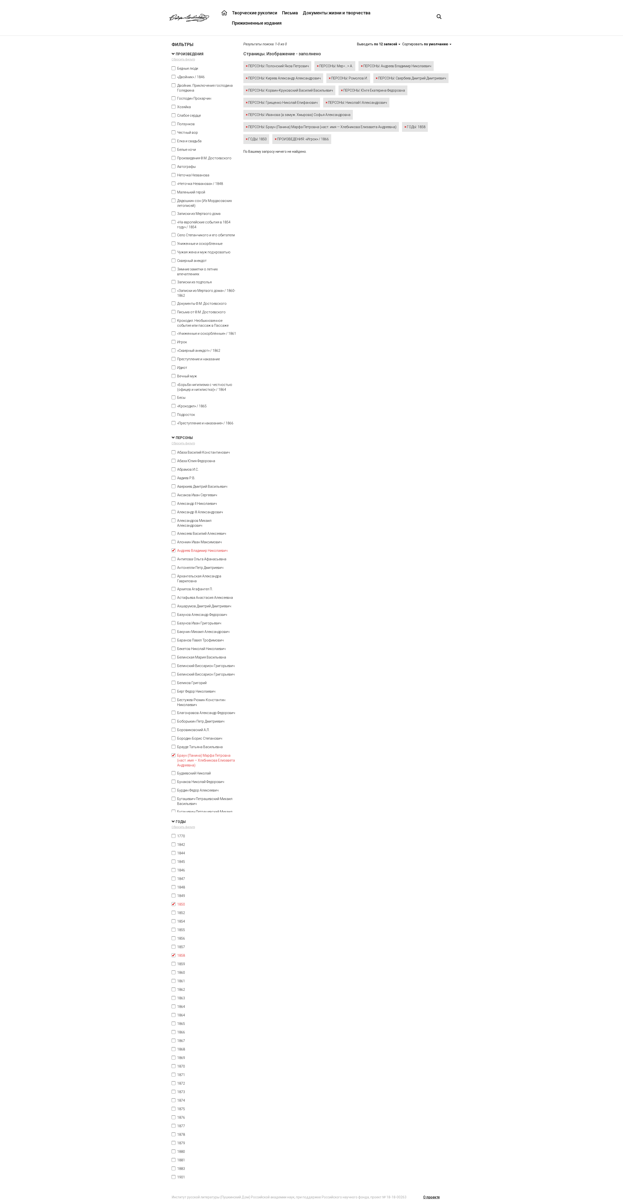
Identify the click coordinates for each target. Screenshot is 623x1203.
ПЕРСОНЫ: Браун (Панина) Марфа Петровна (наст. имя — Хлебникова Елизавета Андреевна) (321, 127)
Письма (290, 12)
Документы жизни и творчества (336, 12)
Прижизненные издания (257, 23)
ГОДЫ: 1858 (414, 127)
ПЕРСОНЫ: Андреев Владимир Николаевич (396, 66)
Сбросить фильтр (183, 59)
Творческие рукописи (254, 12)
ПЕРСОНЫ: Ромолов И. (348, 78)
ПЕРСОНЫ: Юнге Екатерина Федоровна (373, 90)
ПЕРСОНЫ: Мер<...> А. (335, 66)
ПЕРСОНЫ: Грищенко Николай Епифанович (282, 103)
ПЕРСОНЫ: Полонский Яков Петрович (277, 66)
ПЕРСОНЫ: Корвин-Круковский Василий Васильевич (289, 90)
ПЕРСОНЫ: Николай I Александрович (356, 103)
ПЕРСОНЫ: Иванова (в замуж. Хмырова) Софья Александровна (298, 115)
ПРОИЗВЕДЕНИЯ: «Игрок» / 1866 (302, 139)
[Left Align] (439, 17)
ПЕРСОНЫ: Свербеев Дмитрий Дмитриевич (411, 78)
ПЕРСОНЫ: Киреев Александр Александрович (283, 78)
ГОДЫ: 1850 (256, 139)
